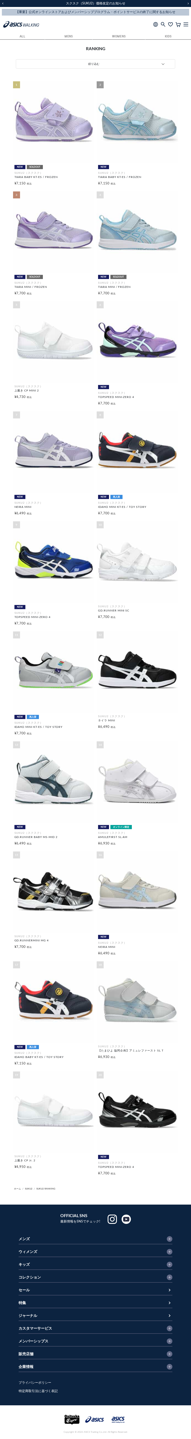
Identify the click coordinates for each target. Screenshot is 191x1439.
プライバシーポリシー (35, 1382)
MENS (69, 36)
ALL (22, 36)
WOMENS (119, 36)
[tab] (95, 64)
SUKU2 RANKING (45, 1189)
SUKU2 (28, 1189)
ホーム (17, 1189)
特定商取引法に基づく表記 (38, 1391)
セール (24, 1290)
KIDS (168, 36)
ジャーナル (28, 1315)
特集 (22, 1303)
